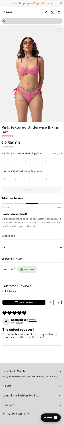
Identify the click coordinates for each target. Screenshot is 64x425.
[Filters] (50, 302)
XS (5, 161)
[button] (59, 12)
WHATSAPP (29, 269)
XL (46, 161)
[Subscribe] (58, 386)
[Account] (52, 12)
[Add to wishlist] (59, 29)
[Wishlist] (45, 12)
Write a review (24, 302)
